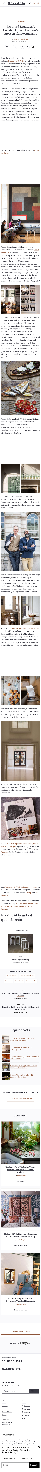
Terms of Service (7, 1411)
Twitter (26, 1415)
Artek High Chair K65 (20, 960)
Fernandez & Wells (16, 61)
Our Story (5, 1406)
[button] (29, 3)
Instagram (27, 1409)
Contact (4, 1408)
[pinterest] (17, 47)
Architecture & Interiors (27, 975)
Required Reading (12, 975)
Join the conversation (21, 1098)
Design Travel (19, 980)
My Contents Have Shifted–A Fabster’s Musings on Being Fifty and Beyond (20, 906)
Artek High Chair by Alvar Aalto (25, 628)
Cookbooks (20, 21)
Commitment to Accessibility (7, 1418)
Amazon (4, 852)
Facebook (27, 1412)
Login (37, 3)
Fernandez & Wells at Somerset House (20, 887)
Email (25, 1418)
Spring (28, 893)
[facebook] (12, 47)
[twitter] (22, 47)
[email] (28, 47)
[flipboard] (7, 47)
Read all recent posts (20, 1331)
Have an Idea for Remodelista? (7, 1423)
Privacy (4, 1415)
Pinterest (27, 1406)
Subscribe (34, 1465)
